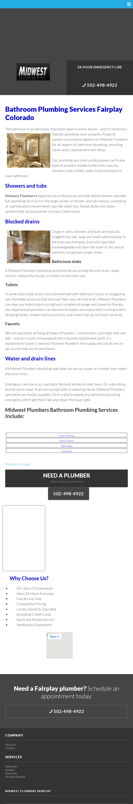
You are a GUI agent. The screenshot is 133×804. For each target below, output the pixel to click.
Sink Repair (66, 451)
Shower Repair (66, 440)
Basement (11, 773)
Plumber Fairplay (17, 464)
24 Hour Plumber (15, 776)
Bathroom (11, 766)
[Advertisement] (66, 34)
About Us (11, 744)
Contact (10, 748)
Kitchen (9, 769)
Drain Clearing (66, 435)
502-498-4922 (68, 493)
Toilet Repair (67, 446)
